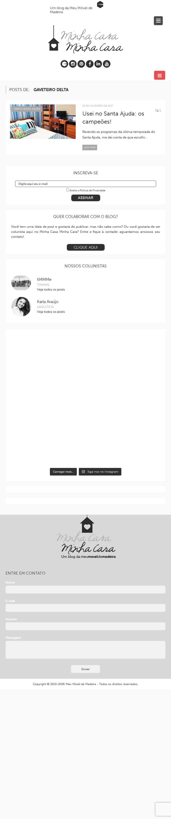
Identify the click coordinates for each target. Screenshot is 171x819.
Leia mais (90, 147)
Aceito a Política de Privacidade (87, 190)
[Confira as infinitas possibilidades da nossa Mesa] (48, 357)
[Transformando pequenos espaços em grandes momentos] (123, 443)
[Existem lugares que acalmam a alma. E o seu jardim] (48, 443)
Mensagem (13, 638)
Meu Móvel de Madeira (81, 684)
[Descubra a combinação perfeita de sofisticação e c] (123, 357)
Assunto (11, 619)
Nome (10, 582)
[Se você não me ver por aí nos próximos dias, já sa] (123, 400)
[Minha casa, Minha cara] (85, 28)
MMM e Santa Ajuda (27, 108)
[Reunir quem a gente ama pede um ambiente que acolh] (48, 400)
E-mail (10, 601)
